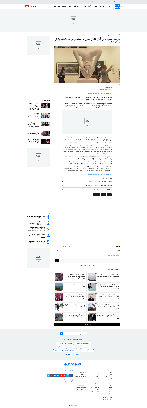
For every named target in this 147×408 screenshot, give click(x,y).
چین (103, 194)
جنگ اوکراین (86, 347)
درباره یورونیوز (83, 372)
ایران (78, 347)
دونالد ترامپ (60, 347)
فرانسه (69, 354)
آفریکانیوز (97, 389)
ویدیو (59, 6)
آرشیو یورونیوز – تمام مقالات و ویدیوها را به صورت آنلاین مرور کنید (107, 397)
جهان (100, 6)
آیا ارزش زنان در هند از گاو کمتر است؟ (103, 189)
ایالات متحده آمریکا (74, 351)
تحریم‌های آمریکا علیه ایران (60, 351)
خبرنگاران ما (109, 393)
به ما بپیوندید (96, 381)
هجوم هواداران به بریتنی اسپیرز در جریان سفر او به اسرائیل (98, 185)
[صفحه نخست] (119, 35)
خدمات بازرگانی (82, 374)
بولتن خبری (96, 374)
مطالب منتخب (45, 100)
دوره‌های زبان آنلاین (95, 391)
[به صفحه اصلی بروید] (117, 6)
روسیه (84, 351)
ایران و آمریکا (70, 347)
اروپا (104, 6)
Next (81, 6)
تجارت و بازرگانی (92, 6)
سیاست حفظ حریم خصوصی (80, 381)
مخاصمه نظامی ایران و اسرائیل (82, 343)
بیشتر (84, 370)
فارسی (119, 1)
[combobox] (70, 2)
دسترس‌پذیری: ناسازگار (81, 387)
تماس (85, 383)
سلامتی (64, 6)
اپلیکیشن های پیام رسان (94, 385)
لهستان (91, 351)
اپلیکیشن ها (96, 383)
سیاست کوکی (83, 379)
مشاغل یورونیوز (82, 385)
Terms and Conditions (80, 377)
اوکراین (77, 354)
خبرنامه (69, 380)
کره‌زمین (70, 6)
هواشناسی (97, 377)
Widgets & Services (94, 387)
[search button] (62, 2)
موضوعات (110, 370)
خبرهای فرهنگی (111, 35)
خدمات (97, 370)
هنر (109, 194)
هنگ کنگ (96, 194)
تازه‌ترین (109, 6)
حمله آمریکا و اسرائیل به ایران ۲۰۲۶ (65, 343)
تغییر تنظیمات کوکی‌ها (81, 389)
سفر (85, 6)
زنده (27, 6)
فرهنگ (76, 6)
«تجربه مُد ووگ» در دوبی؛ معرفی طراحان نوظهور (100, 181)
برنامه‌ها (110, 391)
